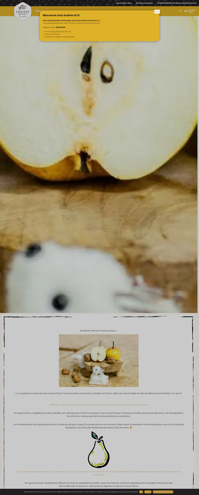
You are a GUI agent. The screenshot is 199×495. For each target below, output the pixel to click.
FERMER (157, 11)
